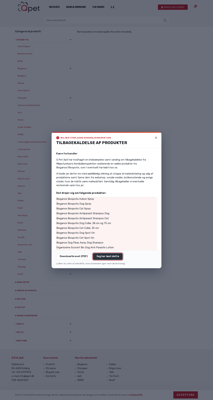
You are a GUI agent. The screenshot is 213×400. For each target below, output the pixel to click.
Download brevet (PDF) (74, 256)
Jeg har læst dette (107, 256)
